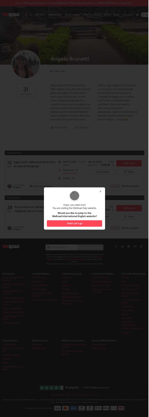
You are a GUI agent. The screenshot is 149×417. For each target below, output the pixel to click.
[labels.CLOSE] (100, 191)
